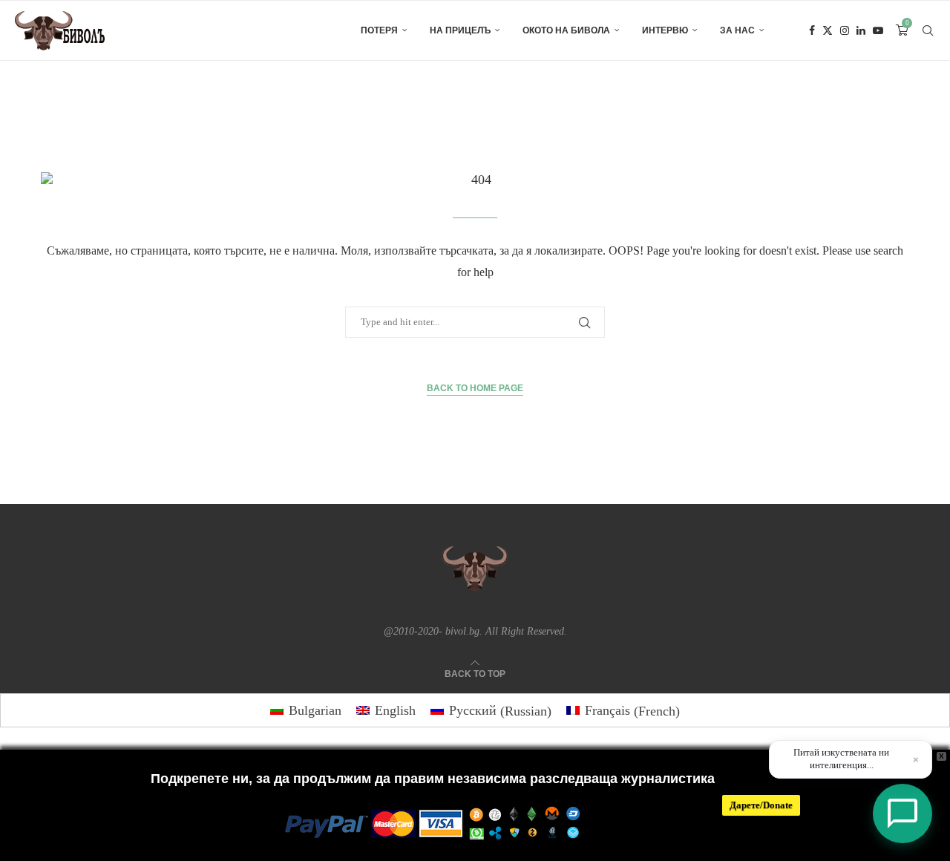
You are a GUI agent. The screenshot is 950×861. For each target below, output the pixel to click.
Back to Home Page (475, 388)
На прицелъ (460, 30)
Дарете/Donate (761, 805)
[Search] (927, 30)
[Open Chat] (902, 813)
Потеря (379, 30)
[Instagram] (844, 30)
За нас (737, 30)
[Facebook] (812, 30)
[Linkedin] (860, 30)
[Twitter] (827, 30)
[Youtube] (878, 30)
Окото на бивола (566, 30)
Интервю (665, 30)
